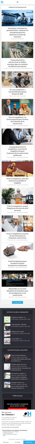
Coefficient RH (22, 96)
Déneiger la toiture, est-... (18, 382)
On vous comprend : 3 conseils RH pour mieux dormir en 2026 (17, 92)
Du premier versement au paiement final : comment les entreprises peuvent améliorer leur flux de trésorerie (17, 32)
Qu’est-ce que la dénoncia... (18, 355)
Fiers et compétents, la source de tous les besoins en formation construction (17, 236)
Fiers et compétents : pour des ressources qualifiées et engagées (17, 181)
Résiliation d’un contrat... (17, 331)
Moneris (22, 38)
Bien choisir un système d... (18, 373)
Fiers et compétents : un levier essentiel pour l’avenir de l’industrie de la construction (17, 120)
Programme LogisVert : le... (18, 317)
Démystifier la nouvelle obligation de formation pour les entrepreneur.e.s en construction (17, 292)
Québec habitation (23, 125)
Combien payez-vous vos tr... (19, 364)
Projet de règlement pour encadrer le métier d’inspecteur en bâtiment (17, 263)
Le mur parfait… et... (16, 339)
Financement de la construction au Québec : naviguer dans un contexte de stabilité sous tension (17, 63)
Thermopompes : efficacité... (19, 324)
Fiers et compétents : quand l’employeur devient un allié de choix (17, 208)
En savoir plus (17, 302)
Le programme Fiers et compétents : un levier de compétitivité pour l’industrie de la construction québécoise (17, 151)
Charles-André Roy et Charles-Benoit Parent (21, 68)
